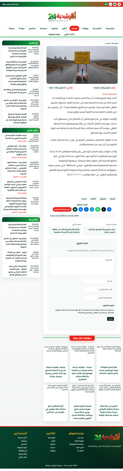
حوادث (22, 28)
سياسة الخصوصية (76, 444)
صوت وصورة (54, 34)
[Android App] (106, 4)
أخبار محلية (22, 437)
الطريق (103, 198)
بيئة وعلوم (22, 453)
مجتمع (32, 28)
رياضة (11, 28)
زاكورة (52, 444)
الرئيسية (110, 28)
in (86, 209)
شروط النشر (79, 440)
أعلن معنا (80, 447)
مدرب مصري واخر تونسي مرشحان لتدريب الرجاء (102, 231)
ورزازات (85, 28)
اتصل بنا (80, 450)
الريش (112, 198)
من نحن (81, 437)
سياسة (43, 28)
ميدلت (74, 28)
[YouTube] (115, 4)
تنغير (64, 28)
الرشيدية (97, 28)
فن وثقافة (22, 450)
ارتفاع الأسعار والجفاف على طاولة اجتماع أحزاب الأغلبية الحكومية (66, 231)
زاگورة (55, 28)
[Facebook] (119, 4)
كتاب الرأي (69, 34)
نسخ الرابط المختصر (62, 209)
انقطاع (93, 198)
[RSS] (110, 4)
